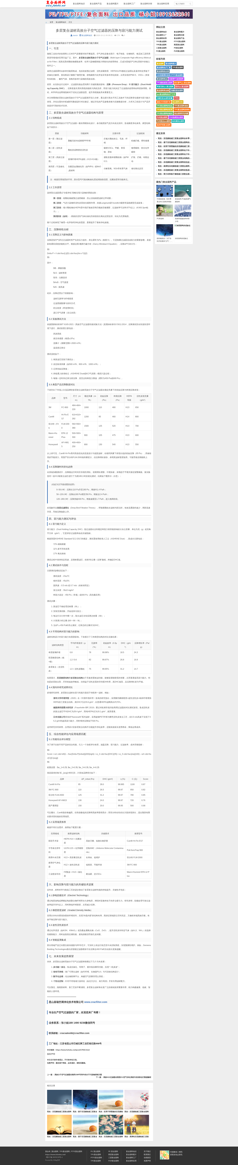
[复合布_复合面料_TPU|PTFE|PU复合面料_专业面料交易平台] (46, 22)
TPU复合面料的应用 (164, 110)
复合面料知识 (79, 4)
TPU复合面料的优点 (164, 106)
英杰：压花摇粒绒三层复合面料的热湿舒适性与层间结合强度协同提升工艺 (188, 170)
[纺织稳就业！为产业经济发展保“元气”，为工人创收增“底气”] (164, 230)
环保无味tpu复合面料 (165, 87)
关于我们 (147, 1151)
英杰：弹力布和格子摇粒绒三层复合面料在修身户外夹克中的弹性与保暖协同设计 (191, 174)
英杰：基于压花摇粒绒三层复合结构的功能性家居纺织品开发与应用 (186, 158)
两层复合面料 (179, 45)
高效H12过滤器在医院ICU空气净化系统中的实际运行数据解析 (127, 1077)
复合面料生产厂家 (164, 67)
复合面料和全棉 (163, 90)
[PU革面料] (164, 211)
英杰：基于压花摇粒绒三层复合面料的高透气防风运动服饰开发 (184, 142)
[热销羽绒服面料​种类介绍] (183, 211)
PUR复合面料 (179, 51)
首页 (51, 22)
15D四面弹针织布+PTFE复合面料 (170, 75)
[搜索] (190, 4)
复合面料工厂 (129, 4)
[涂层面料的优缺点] (183, 230)
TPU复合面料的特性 (182, 110)
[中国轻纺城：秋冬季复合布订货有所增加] (164, 191)
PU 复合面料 (95, 1151)
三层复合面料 (161, 48)
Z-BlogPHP (56, 1160)
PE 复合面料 (113, 1151)
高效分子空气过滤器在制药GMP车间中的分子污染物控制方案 (78, 1075)
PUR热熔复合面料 (176, 117)
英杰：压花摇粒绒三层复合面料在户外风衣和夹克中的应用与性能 (185, 150)
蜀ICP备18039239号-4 (54, 1157)
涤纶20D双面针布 (163, 102)
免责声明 (147, 1161)
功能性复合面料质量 (164, 98)
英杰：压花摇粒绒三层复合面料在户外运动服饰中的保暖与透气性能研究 (187, 154)
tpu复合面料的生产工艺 (166, 94)
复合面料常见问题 (181, 113)
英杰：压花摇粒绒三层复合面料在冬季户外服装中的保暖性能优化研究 (187, 138)
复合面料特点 (162, 79)
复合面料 (160, 64)
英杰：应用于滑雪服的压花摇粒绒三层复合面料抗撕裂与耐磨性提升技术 (187, 146)
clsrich (75, 35)
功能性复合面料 (177, 90)
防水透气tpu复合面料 (182, 83)
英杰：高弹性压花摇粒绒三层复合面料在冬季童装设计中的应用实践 (186, 166)
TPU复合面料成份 (181, 106)
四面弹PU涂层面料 (176, 79)
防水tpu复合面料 (182, 87)
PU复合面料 (160, 51)
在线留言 (147, 1158)
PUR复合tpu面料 (163, 121)
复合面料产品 (96, 4)
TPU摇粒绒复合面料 (164, 83)
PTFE (176, 98)
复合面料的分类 (163, 71)
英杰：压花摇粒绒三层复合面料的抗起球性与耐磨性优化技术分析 (185, 162)
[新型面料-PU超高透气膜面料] (183, 191)
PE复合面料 (178, 48)
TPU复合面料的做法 (164, 113)
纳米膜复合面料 (178, 121)
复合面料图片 (113, 4)
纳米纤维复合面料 (164, 125)
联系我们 (147, 1154)
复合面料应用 (163, 4)
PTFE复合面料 (179, 41)
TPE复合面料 (161, 45)
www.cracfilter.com (95, 1002)
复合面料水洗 (177, 102)
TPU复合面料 (161, 41)
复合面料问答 (146, 4)
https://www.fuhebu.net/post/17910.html (73, 1050)
